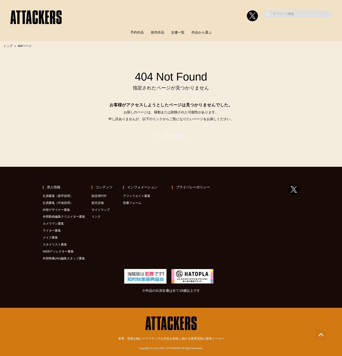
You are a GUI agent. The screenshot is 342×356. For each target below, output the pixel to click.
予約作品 (137, 32)
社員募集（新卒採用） (58, 196)
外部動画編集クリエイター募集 (64, 216)
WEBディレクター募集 (58, 251)
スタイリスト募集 (55, 244)
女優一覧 (178, 32)
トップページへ (171, 136)
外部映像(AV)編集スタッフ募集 (64, 258)
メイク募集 (50, 237)
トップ (7, 46)
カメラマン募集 (53, 223)
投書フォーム (132, 203)
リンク (96, 216)
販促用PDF (99, 196)
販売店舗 (98, 203)
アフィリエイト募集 (136, 196)
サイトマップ (101, 210)
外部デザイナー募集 (56, 210)
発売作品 (157, 32)
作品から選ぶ (201, 32)
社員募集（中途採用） (58, 203)
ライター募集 (52, 230)
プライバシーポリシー (193, 187)
